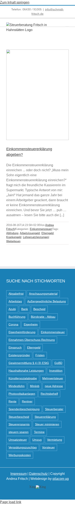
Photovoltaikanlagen (22, 393)
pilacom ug (60, 478)
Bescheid (39, 309)
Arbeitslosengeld (30, 233)
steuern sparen (19, 432)
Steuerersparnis (19, 424)
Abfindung (12, 233)
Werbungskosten (20, 455)
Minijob (34, 386)
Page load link (10, 502)
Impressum (18, 473)
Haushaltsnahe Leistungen (26, 370)
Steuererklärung (45, 416)
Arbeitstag (15, 301)
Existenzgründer (19, 355)
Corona (13, 324)
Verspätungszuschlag (23, 447)
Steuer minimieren (47, 424)
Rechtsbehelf (49, 393)
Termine (39, 432)
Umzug (37, 439)
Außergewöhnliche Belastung (46, 301)
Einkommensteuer (41, 229)
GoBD (58, 363)
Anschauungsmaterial (43, 293)
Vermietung (54, 439)
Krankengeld (13, 237)
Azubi (12, 309)
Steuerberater (54, 409)
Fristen (40, 355)
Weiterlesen (13, 241)
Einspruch (15, 347)
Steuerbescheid (19, 416)
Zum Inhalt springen (14, 2)
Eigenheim (31, 324)
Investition (55, 370)
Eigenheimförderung (22, 332)
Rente (12, 401)
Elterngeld (47, 233)
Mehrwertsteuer (52, 378)
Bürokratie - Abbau (43, 316)
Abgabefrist (16, 293)
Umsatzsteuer (18, 439)
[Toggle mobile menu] (67, 24)
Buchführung (17, 316)
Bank (24, 309)
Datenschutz (38, 473)
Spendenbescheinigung (24, 409)
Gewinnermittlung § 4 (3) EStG (29, 363)
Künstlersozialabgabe (23, 378)
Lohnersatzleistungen (36, 237)
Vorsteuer (48, 447)
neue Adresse (54, 386)
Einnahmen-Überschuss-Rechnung (32, 339)
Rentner (27, 401)
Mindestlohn (17, 386)
